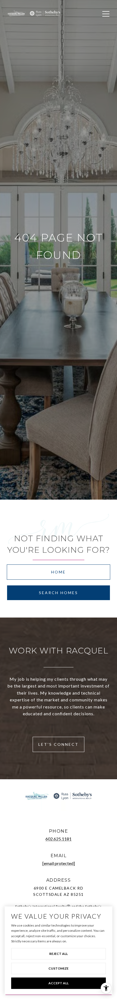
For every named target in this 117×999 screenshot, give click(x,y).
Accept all (58, 983)
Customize (58, 968)
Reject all (58, 954)
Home (58, 572)
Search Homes (58, 592)
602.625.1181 (58, 838)
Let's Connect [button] (58, 744)
